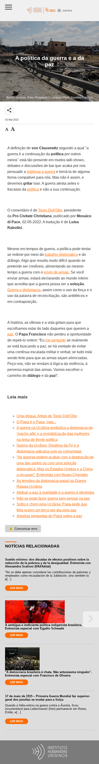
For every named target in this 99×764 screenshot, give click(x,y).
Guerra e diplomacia (24, 290)
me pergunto (55, 340)
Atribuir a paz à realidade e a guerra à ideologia (55, 492)
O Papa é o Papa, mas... (36, 422)
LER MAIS (16, 588)
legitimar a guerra (41, 172)
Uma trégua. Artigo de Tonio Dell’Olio (47, 416)
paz (10, 334)
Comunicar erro (23, 528)
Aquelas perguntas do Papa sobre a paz (49, 516)
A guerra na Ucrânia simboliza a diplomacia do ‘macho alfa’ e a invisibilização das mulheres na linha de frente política (55, 433)
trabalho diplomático (61, 255)
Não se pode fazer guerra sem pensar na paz (53, 498)
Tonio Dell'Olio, (50, 210)
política (33, 189)
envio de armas (56, 272)
